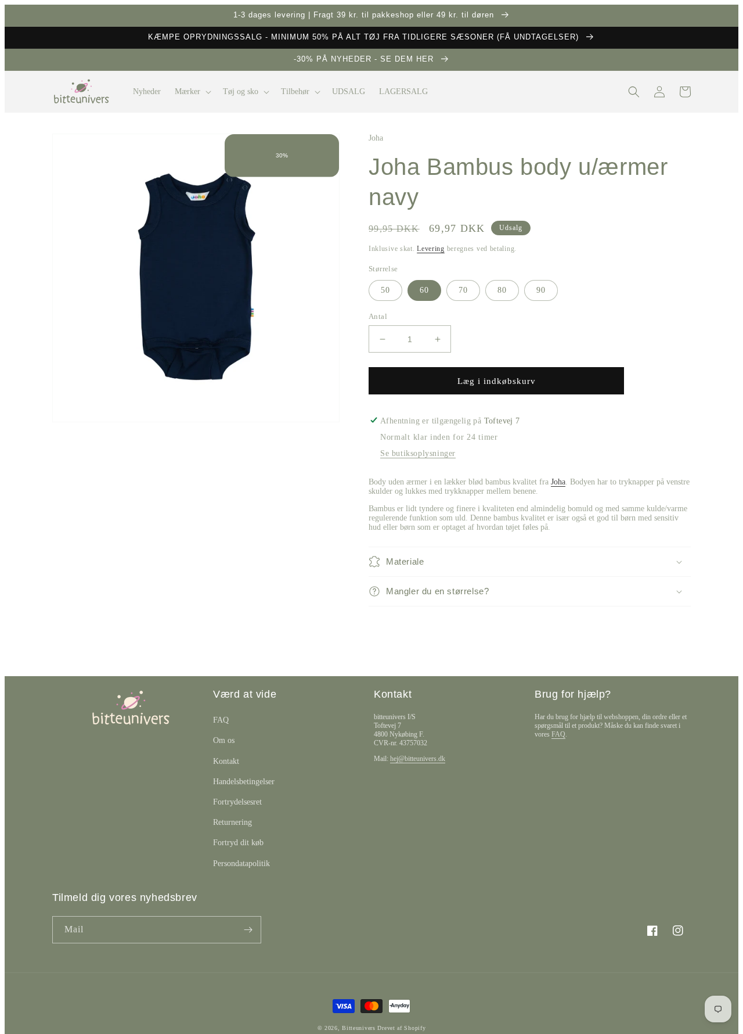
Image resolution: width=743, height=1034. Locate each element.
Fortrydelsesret (237, 802)
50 (385, 290)
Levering (431, 249)
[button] (192, 92)
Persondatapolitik (241, 863)
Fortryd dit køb (238, 842)
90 (541, 290)
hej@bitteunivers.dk (417, 759)
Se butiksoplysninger (418, 453)
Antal (378, 316)
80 (502, 290)
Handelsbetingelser (244, 781)
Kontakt (226, 761)
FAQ (221, 720)
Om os (224, 740)
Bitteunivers (358, 1028)
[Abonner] (248, 929)
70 (463, 290)
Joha (558, 481)
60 (424, 290)
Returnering (232, 822)
